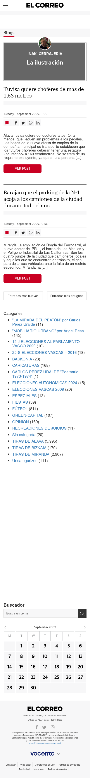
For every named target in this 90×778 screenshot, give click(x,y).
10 (45, 656)
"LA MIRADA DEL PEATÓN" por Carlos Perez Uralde (46, 322)
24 (45, 677)
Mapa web (38, 769)
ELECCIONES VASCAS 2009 (38, 389)
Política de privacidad (69, 765)
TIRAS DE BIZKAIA (29, 447)
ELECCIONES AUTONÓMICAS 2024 (44, 382)
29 (21, 688)
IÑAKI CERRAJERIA (45, 54)
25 (56, 677)
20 (80, 667)
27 (80, 677)
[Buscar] (82, 613)
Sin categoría (23, 434)
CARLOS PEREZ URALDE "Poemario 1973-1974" (45, 374)
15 (21, 667)
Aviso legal (25, 765)
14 (9, 667)
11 (57, 656)
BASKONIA (22, 359)
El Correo (45, 708)
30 (33, 688)
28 (9, 688)
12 (69, 656)
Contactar (11, 765)
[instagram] (52, 727)
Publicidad (24, 769)
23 (33, 677)
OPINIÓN (20, 421)
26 (68, 677)
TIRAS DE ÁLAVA (28, 441)
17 (45, 667)
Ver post (22, 168)
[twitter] (44, 727)
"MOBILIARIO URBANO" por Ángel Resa (48, 330)
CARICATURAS (26, 365)
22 (21, 677)
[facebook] (36, 727)
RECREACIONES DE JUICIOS (39, 428)
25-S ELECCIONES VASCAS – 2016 (44, 352)
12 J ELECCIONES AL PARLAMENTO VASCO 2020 (46, 343)
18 (57, 667)
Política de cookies (57, 769)
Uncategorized (25, 460)
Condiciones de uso (44, 765)
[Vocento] (45, 754)
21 (10, 677)
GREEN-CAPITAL (27, 415)
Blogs (8, 33)
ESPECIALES (24, 395)
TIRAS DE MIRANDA (30, 454)
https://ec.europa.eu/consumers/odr (45, 743)
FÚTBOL (20, 408)
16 (33, 667)
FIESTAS (20, 402)
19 (68, 667)
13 (80, 656)
